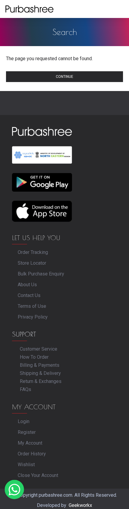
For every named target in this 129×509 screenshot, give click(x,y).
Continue (64, 77)
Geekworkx (80, 505)
